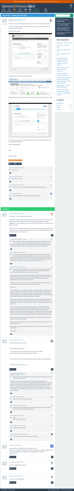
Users (30, 11)
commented (11, 167)
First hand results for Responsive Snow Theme (63, 74)
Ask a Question (36, 11)
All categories (60, 103)
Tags (25, 11)
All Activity (3, 11)
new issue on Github (61, 28)
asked (10, 19)
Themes (18, 19)
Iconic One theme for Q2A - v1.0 (64, 54)
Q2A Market (70, 489)
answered (11, 213)
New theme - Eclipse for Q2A (64, 43)
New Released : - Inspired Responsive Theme (63, 86)
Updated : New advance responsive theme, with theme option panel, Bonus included (63, 92)
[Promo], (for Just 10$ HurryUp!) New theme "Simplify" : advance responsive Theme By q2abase (62, 61)
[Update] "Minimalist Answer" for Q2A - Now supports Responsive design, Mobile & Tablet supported (64, 80)
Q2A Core (59, 105)
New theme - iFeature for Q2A (63, 46)
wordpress (14, 160)
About (45, 11)
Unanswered (20, 11)
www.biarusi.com (23, 364)
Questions (9, 11)
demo (43, 1)
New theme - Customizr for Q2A (64, 50)
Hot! (14, 11)
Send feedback (4, 489)
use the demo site (61, 33)
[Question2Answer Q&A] (18, 6)
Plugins (58, 107)
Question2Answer (61, 21)
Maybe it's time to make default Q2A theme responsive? (63, 69)
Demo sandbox (12, 489)
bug (67, 30)
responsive (20, 160)
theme (10, 160)
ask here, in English (64, 25)
